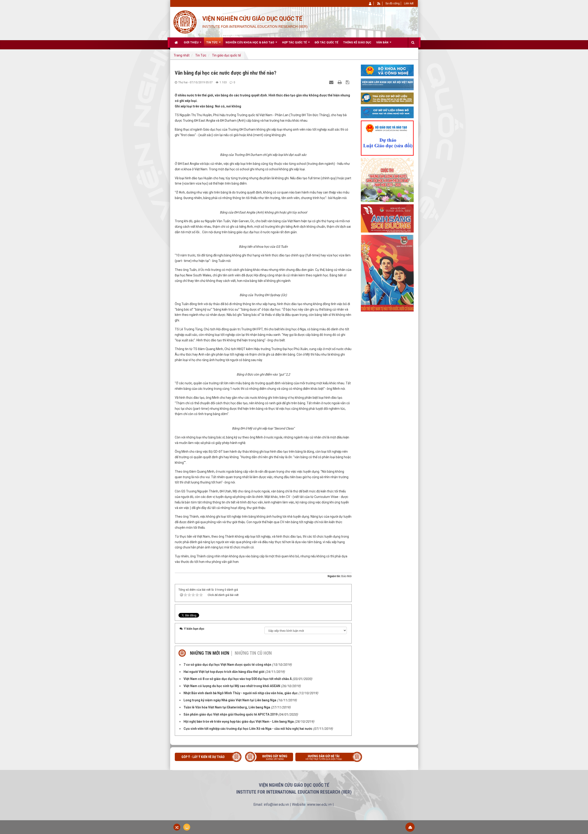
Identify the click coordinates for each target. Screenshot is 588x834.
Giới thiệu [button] (191, 42)
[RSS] (379, 3)
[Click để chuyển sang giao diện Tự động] (176, 827)
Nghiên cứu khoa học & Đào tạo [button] (250, 42)
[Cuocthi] (387, 180)
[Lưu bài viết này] (348, 82)
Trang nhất (181, 55)
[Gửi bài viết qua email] (332, 82)
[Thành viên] (370, 3)
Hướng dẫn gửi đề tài (323, 757)
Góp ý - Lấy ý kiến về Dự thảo (203, 757)
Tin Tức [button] (212, 42)
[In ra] (340, 82)
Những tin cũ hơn (253, 653)
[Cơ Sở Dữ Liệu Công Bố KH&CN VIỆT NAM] (387, 112)
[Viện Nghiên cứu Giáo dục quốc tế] (184, 21)
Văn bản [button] (382, 42)
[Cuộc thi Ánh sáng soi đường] (387, 218)
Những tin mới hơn (209, 653)
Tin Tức (200, 55)
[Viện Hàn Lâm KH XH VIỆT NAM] (387, 84)
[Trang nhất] (176, 42)
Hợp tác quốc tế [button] (295, 42)
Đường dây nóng (274, 757)
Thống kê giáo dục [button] (357, 42)
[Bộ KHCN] (387, 70)
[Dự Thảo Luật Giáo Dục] (387, 138)
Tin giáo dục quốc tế (226, 55)
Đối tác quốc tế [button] (326, 42)
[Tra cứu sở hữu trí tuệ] (387, 98)
